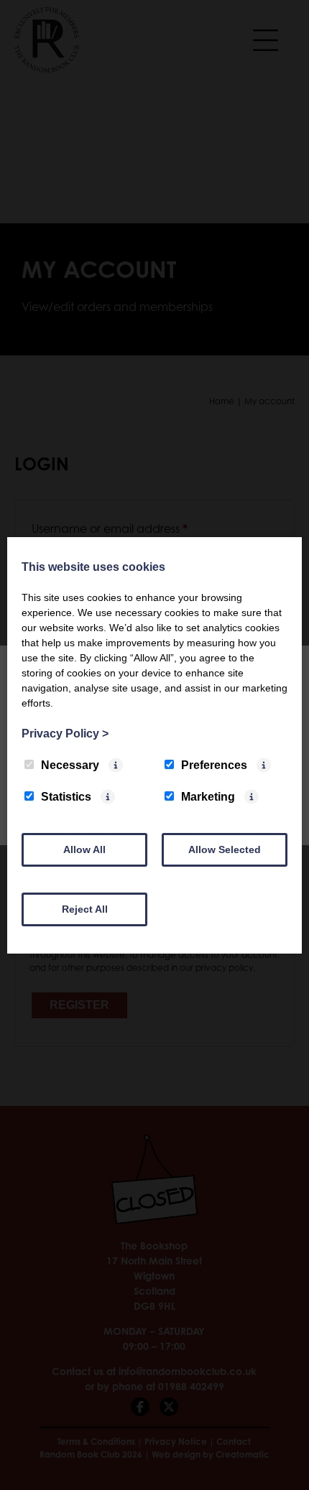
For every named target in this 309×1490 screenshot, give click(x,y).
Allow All (84, 849)
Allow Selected (224, 849)
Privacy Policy (65, 733)
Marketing (208, 797)
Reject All (85, 909)
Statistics (66, 797)
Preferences (214, 765)
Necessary (70, 765)
